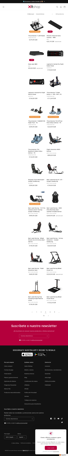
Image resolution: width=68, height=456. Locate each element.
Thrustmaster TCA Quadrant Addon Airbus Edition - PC (35, 151)
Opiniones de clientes (10, 381)
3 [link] (45, 312)
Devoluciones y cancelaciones (53, 370)
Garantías (47, 373)
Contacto (47, 366)
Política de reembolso (26, 443)
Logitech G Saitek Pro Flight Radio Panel (55, 65)
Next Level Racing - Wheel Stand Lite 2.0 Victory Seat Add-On (36, 240)
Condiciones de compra (31, 381)
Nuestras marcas (29, 373)
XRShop (17, 443)
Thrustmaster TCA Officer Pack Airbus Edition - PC (54, 122)
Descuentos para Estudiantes (32, 404)
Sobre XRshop (28, 366)
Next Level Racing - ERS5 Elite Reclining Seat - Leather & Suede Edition (54, 209)
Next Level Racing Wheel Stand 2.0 (54, 269)
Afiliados (26, 385)
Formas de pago (8, 370)
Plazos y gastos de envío (11, 377)
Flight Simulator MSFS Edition (53, 150)
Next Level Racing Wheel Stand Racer (54, 298)
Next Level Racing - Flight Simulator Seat (36, 269)
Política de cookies (50, 381)
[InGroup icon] (25, 450)
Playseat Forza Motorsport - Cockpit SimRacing (36, 180)
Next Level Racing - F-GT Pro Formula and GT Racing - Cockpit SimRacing (36, 209)
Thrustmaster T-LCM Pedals (36, 36)
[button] (3, 7)
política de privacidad (36, 340)
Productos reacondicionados (12, 392)
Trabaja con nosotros (30, 400)
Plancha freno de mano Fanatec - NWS (54, 36)
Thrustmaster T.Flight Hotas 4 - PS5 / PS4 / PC (54, 93)
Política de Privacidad (30, 392)
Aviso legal (48, 377)
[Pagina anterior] (32, 312)
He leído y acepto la (31, 340)
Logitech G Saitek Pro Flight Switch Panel (36, 93)
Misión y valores (29, 370)
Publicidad (48, 385)
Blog (25, 377)
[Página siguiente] (48, 316)
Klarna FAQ (7, 388)
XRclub (26, 388)
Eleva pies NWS (32, 64)
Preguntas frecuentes (10, 385)
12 (43, 315)
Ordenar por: (30, 14)
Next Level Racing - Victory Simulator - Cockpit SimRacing (55, 240)
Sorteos (26, 396)
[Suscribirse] (47, 336)
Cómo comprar (8, 366)
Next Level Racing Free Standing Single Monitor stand (35, 298)
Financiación (7, 373)
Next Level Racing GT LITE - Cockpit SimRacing (55, 180)
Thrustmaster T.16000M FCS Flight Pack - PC (36, 122)
